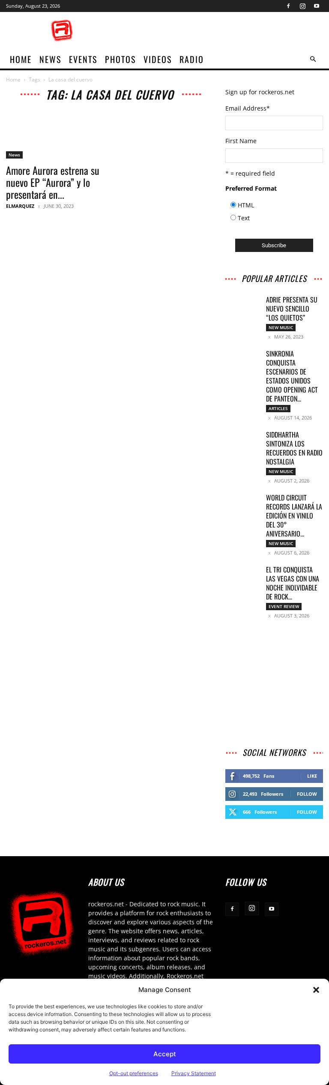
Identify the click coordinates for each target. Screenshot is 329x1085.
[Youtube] (316, 6)
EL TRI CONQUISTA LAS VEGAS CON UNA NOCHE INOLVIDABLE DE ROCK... (292, 583)
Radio (191, 59)
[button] (316, 990)
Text (244, 218)
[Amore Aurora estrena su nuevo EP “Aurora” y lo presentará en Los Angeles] (55, 134)
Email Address (247, 108)
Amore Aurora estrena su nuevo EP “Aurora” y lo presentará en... (52, 182)
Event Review (284, 606)
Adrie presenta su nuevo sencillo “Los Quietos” (291, 308)
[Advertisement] (222, 31)
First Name (241, 141)
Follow (307, 794)
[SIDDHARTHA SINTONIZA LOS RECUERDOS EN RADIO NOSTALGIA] (242, 442)
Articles (278, 408)
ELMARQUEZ (20, 206)
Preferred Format (251, 188)
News (50, 59)
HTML (246, 205)
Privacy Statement (193, 1073)
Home (13, 79)
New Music (281, 327)
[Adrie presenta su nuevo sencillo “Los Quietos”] (242, 307)
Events (83, 59)
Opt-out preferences (133, 1073)
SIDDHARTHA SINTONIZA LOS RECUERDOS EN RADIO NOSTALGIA (294, 448)
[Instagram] (302, 6)
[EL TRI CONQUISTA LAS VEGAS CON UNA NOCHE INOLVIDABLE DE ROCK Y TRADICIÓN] (242, 577)
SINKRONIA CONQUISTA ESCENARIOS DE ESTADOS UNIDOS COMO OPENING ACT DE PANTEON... (292, 376)
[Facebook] (288, 6)
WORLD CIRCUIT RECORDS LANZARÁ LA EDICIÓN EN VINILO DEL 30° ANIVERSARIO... (294, 515)
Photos (120, 59)
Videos (158, 59)
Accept (164, 1054)
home (21, 59)
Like (312, 776)
